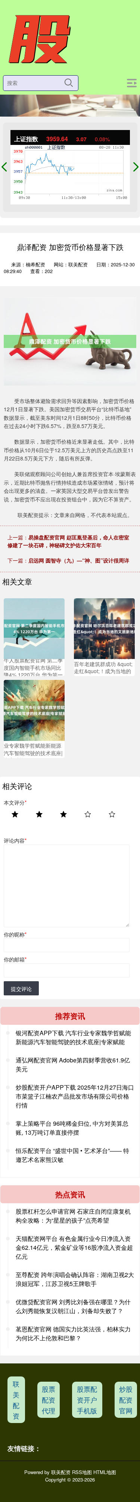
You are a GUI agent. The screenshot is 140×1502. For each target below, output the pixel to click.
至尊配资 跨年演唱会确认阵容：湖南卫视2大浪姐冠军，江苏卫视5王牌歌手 (75, 1279)
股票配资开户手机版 (87, 1399)
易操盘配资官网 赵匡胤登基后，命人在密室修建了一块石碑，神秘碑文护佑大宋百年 (68, 541)
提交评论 (21, 988)
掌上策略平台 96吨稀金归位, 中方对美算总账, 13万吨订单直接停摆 (72, 1128)
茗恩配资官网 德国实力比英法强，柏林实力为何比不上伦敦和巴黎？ (73, 1333)
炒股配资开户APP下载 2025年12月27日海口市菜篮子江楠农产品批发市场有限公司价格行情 (75, 1096)
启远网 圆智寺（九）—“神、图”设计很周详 (78, 560)
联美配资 (16, 1399)
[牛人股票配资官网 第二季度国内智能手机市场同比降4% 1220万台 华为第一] (34, 627)
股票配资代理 (48, 1399)
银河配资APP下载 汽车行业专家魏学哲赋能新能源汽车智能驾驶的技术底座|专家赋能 (73, 1037)
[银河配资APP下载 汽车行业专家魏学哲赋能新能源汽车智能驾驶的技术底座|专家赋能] (34, 709)
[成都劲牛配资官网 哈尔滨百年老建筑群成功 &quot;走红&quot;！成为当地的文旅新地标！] (104, 627)
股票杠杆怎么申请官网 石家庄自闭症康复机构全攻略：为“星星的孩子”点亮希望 (73, 1215)
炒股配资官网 (126, 1399)
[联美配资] (39, 39)
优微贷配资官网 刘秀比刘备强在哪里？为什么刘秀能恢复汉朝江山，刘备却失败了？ (73, 1306)
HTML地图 (104, 1472)
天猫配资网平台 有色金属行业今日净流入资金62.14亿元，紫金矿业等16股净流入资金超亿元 (74, 1247)
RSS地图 (82, 1472)
